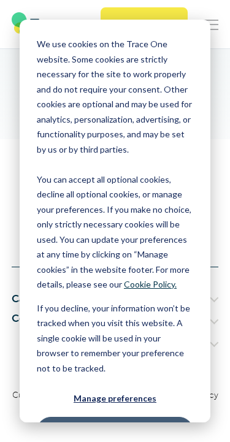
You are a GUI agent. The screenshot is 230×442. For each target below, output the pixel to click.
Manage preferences (115, 398)
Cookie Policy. (150, 284)
